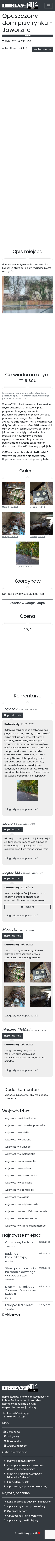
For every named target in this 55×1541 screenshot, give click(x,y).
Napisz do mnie (42, 49)
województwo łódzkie (17, 1132)
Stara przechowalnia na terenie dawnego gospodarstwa (25, 1467)
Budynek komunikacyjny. (21, 1461)
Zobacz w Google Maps (27, 603)
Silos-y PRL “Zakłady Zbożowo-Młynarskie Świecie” (24, 1475)
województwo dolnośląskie (20, 1118)
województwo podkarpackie (21, 1175)
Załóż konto (13, 1431)
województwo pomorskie (19, 1190)
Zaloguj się (13, 1436)
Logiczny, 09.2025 (24, 566)
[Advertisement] (27, 83)
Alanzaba (15, 48)
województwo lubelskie (18, 1139)
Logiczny (9, 709)
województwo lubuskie (18, 1147)
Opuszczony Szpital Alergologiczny (27, 1486)
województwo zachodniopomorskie (25, 1225)
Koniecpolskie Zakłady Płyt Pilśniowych (29, 1501)
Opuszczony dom (17, 1511)
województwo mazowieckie (20, 1161)
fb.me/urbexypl (16, 1416)
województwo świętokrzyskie (21, 1204)
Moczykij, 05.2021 (10, 507)
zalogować (22, 1095)
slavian (8, 823)
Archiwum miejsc (17, 1445)
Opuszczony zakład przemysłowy (26, 1506)
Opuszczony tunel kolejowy (22, 1520)
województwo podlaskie (18, 1182)
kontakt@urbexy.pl (18, 1413)
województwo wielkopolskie (21, 1218)
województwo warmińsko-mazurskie (26, 1211)
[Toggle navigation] (48, 5)
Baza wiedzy (14, 1441)
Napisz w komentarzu (14, 459)
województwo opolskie (18, 1168)
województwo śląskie (17, 1197)
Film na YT (28, 906)
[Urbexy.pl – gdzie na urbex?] (20, 5)
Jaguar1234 (12, 872)
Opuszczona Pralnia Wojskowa (24, 1515)
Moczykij (9, 929)
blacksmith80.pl (16, 1029)
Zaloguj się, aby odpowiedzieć (21, 809)
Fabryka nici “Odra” (18, 1482)
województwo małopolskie (20, 1154)
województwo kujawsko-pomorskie (25, 1125)
